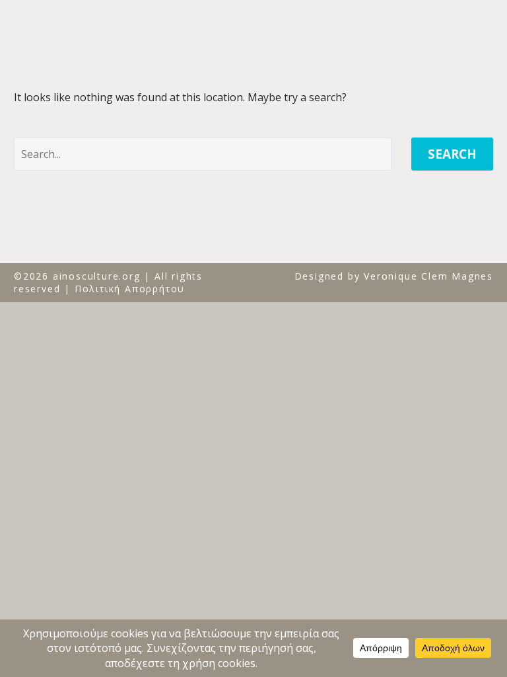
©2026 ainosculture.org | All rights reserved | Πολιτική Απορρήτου (108, 283)
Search (452, 154)
